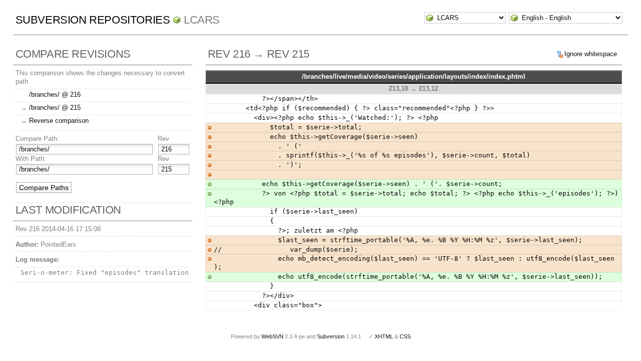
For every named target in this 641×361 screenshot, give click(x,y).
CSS (405, 336)
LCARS (202, 20)
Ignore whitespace (590, 54)
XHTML (384, 336)
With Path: (31, 158)
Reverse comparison (59, 120)
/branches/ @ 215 (55, 107)
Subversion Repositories (93, 20)
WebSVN (272, 336)
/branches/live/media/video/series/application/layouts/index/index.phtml (413, 76)
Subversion (331, 336)
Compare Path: (37, 138)
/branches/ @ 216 (55, 94)
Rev (163, 138)
